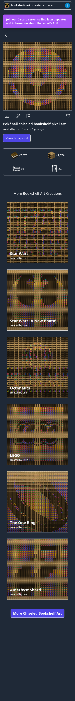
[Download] (7, 116)
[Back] (7, 35)
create (36, 5)
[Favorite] (68, 116)
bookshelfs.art (20, 5)
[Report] (28, 116)
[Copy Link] (18, 116)
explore (47, 5)
